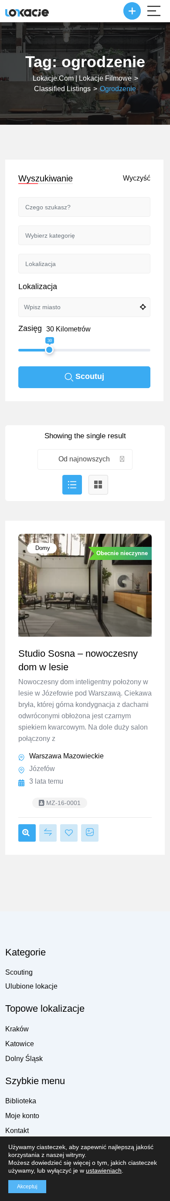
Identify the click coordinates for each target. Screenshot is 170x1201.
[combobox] (85, 459)
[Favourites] (69, 833)
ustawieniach (104, 1170)
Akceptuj (27, 1187)
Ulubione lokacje (31, 986)
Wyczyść (136, 178)
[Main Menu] (154, 11)
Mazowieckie (83, 756)
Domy (42, 548)
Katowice (19, 1043)
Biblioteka (20, 1101)
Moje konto (22, 1115)
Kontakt (17, 1130)
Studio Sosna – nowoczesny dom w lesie (78, 660)
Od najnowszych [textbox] (84, 459)
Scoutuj (89, 376)
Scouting (19, 972)
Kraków (17, 1029)
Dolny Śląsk (24, 1058)
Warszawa (45, 756)
